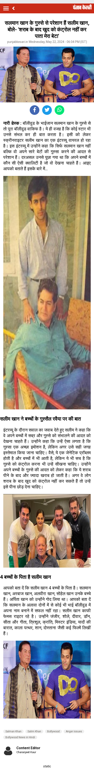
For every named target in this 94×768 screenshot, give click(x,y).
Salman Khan (13, 731)
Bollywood (53, 731)
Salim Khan (34, 731)
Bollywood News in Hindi (20, 737)
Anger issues (74, 731)
